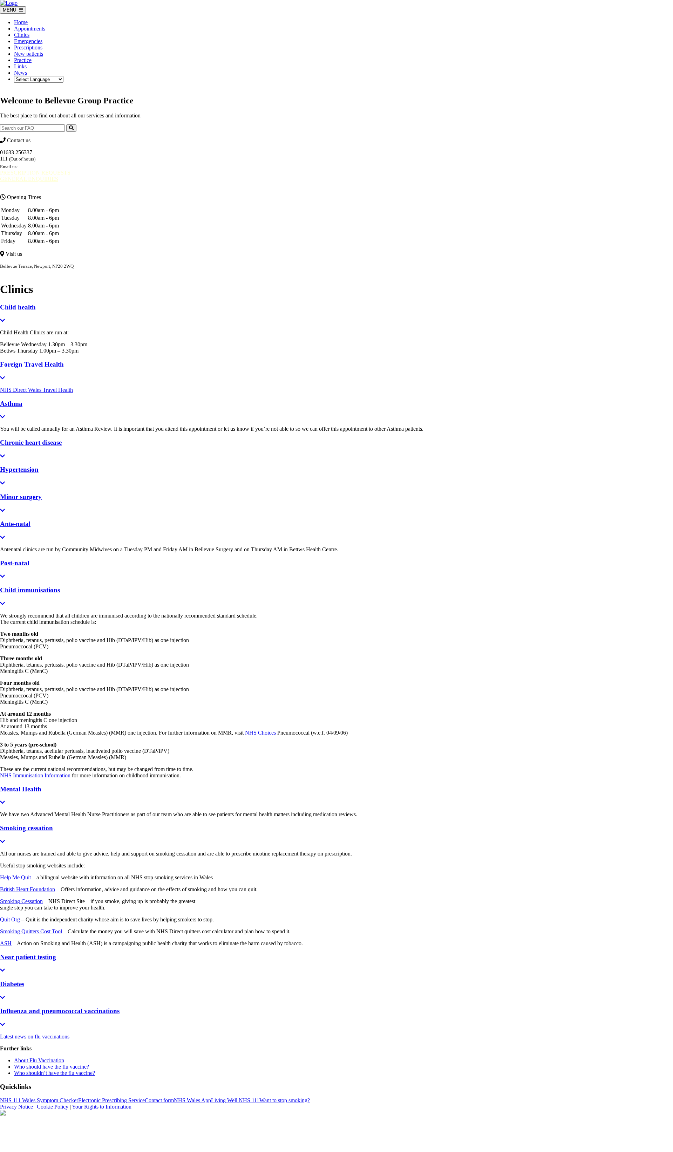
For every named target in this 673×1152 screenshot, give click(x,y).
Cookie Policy (52, 1107)
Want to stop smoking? (284, 1100)
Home (21, 22)
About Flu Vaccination (39, 1060)
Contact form (159, 1100)
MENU (11, 10)
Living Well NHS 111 (235, 1100)
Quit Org (10, 919)
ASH (6, 943)
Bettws (35, 272)
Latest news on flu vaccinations (34, 1036)
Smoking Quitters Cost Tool (31, 931)
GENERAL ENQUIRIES (29, 179)
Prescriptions (28, 47)
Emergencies (28, 41)
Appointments (29, 29)
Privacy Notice (16, 1107)
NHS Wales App (192, 1100)
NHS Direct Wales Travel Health (36, 390)
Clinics (21, 35)
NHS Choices (260, 733)
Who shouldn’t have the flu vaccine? (54, 1073)
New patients (28, 54)
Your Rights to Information (101, 1107)
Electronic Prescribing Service (111, 1100)
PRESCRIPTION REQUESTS (35, 173)
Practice (23, 60)
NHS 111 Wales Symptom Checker (39, 1100)
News (20, 73)
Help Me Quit (15, 877)
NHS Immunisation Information (35, 775)
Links (20, 66)
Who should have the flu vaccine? (51, 1067)
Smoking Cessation (21, 901)
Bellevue (9, 272)
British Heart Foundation (27, 889)
